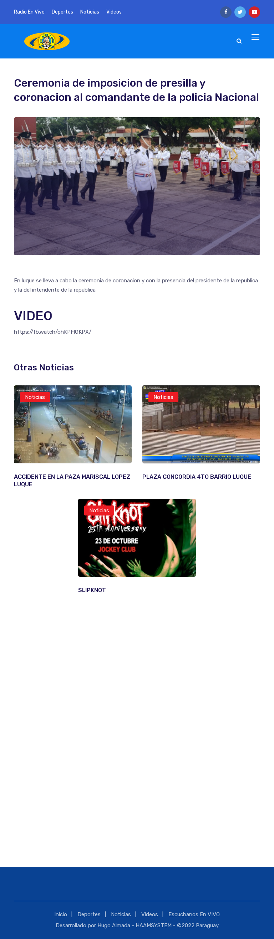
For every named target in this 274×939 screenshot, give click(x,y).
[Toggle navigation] (256, 37)
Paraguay (207, 925)
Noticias (89, 12)
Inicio (60, 914)
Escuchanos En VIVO (194, 914)
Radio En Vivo (29, 12)
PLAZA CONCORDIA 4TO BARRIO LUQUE (196, 476)
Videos (114, 12)
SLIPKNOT (92, 590)
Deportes (62, 12)
